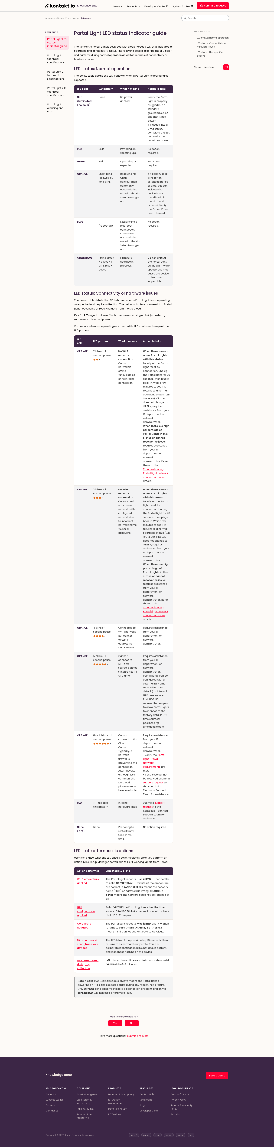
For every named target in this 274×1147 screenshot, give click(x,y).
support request (153, 782)
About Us (51, 1094)
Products (134, 6)
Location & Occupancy (121, 1094)
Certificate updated (84, 925)
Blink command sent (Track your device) (87, 944)
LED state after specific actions (210, 54)
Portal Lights (71, 18)
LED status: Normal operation (213, 37)
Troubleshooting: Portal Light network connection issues (155, 473)
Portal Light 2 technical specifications (56, 75)
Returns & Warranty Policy (181, 1107)
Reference (86, 18)
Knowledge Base (54, 18)
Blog (142, 1105)
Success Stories (54, 1099)
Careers (50, 1105)
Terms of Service (180, 1094)
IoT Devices (114, 1114)
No (131, 1023)
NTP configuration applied (86, 911)
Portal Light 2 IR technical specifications (56, 91)
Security (175, 1114)
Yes (115, 1023)
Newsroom (146, 1099)
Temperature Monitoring (84, 1116)
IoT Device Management (116, 1101)
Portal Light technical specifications (56, 59)
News (118, 6)
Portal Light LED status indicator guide (57, 42)
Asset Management (88, 1094)
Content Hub (147, 1094)
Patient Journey (85, 1108)
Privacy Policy (178, 1099)
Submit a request (213, 5)
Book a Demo (217, 1075)
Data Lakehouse (117, 1108)
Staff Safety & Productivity (84, 1101)
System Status (182, 6)
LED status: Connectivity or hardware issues (211, 45)
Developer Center (156, 6)
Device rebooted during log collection (87, 964)
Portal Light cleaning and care (55, 108)
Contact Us (52, 1110)
